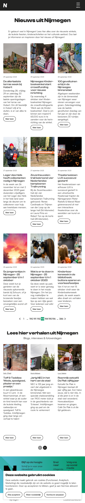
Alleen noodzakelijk (33, 495)
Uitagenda (58, 469)
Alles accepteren (14, 495)
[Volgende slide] (45, 448)
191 (35, 318)
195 (50, 318)
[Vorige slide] (40, 448)
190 (31, 318)
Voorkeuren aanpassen (55, 495)
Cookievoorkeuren (72, 499)
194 (46, 318)
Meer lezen (9, 119)
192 (38, 318)
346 (61, 318)
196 (53, 318)
